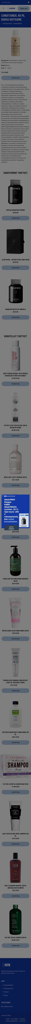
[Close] (2, 496)
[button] (11, 529)
